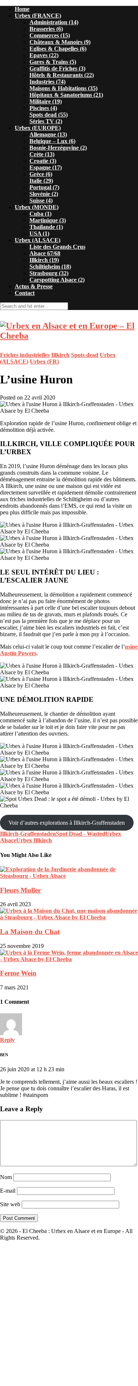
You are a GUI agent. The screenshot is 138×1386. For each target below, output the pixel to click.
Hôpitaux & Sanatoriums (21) (66, 95)
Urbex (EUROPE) (38, 128)
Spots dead (84, 355)
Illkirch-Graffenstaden (28, 834)
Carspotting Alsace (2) (57, 280)
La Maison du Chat (30, 931)
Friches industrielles (25, 355)
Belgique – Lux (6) (52, 141)
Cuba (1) (40, 214)
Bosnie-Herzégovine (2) (58, 148)
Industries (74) (47, 82)
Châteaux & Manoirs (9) (60, 42)
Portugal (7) (44, 187)
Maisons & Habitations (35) (63, 88)
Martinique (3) (47, 220)
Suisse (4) (41, 200)
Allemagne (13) (48, 134)
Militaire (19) (45, 101)
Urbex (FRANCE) (38, 15)
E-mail (7, 1191)
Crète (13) (41, 154)
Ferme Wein (18, 973)
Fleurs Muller (20, 890)
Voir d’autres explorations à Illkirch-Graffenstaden (66, 823)
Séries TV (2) (45, 121)
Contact (25, 293)
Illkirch (60, 355)
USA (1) (39, 233)
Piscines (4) (43, 108)
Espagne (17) (45, 167)
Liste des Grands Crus (57, 247)
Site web (10, 1204)
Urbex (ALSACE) (37, 240)
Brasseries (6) (46, 29)
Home (22, 9)
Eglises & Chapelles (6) (57, 48)
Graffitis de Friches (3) (57, 68)
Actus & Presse (34, 286)
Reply (7, 1040)
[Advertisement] (69, 1316)
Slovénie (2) (43, 194)
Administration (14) (53, 22)
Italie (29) (41, 181)
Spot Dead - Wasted (80, 834)
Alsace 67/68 (44, 253)
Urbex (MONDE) (37, 207)
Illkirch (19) (44, 260)
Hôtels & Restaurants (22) (61, 75)
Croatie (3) (42, 161)
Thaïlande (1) (46, 227)
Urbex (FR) (44, 361)
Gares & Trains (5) (52, 62)
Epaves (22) (44, 55)
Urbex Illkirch (34, 840)
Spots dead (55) (48, 115)
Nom (6, 1177)
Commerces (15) (49, 35)
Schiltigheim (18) (50, 266)
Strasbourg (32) (48, 273)
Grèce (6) (40, 174)
